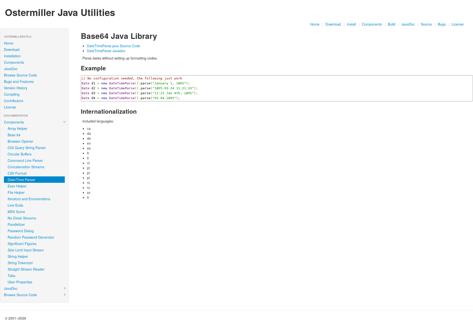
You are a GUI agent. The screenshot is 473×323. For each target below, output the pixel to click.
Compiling (11, 94)
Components (372, 24)
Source (426, 24)
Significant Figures (22, 243)
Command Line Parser (25, 160)
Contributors (13, 100)
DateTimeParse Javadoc (106, 50)
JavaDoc (408, 24)
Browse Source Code (20, 75)
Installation (12, 55)
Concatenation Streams (26, 166)
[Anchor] (161, 35)
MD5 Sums (16, 211)
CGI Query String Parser (27, 147)
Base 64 (14, 134)
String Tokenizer (20, 262)
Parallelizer (16, 224)
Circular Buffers (20, 154)
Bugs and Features (19, 81)
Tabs (11, 275)
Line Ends (15, 205)
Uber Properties (20, 281)
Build (391, 24)
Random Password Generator (31, 237)
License (458, 24)
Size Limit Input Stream (26, 249)
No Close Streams (22, 217)
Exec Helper (17, 186)
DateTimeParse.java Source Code (113, 45)
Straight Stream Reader (26, 269)
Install (351, 24)
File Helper (16, 192)
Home (315, 24)
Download (333, 24)
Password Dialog (21, 230)
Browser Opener (20, 141)
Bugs (442, 24)
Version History (15, 87)
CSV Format (17, 173)
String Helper (18, 256)
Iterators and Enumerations (29, 198)
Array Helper (17, 128)
